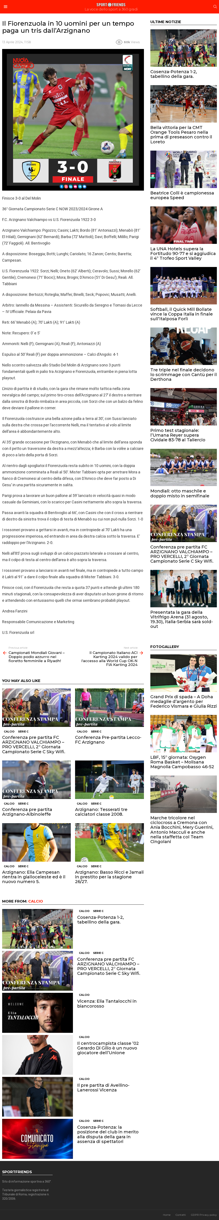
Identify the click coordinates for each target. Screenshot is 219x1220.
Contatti (180, 1214)
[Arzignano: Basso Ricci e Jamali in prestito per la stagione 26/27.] (109, 842)
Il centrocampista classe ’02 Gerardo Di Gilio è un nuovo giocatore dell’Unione (108, 1048)
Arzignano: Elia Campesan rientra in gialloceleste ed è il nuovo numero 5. (33, 877)
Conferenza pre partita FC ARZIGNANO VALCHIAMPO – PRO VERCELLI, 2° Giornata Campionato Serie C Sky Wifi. (33, 744)
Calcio (9, 731)
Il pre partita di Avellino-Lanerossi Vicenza (103, 1088)
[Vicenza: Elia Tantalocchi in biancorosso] (37, 1013)
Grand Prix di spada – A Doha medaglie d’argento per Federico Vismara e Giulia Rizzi (183, 701)
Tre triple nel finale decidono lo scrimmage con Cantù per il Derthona (183, 374)
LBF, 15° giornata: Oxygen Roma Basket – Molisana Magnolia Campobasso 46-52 (182, 762)
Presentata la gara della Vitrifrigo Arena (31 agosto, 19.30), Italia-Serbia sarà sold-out (181, 619)
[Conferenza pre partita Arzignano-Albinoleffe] (36, 779)
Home (166, 1214)
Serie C (23, 731)
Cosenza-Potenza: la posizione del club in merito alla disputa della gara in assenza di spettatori (108, 1134)
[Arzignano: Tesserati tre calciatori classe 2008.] (109, 779)
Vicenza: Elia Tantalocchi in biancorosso (107, 1003)
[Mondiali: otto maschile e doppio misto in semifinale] (183, 467)
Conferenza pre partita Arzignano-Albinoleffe (27, 812)
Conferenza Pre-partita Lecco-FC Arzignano (108, 740)
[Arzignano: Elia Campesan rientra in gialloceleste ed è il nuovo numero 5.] (36, 842)
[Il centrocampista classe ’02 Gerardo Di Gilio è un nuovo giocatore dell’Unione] (37, 1055)
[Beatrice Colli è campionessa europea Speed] (183, 169)
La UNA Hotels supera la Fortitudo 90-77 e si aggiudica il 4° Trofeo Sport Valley (183, 253)
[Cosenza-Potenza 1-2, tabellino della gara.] (37, 929)
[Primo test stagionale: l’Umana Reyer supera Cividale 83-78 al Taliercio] (183, 406)
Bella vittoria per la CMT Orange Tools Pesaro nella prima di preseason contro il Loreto (181, 134)
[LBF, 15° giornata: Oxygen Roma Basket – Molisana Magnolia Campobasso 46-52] (183, 733)
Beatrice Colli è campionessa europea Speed (182, 195)
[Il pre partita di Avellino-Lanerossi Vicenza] (37, 1097)
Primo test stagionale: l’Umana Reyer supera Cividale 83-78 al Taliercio (177, 435)
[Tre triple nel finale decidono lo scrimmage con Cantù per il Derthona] (183, 346)
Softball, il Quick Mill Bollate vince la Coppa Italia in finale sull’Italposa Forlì (181, 314)
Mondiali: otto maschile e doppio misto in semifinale (179, 493)
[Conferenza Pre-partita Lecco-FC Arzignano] (109, 707)
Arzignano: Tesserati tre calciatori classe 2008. (101, 812)
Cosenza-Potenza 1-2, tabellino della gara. (100, 920)
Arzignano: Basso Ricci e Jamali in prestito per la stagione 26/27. (109, 877)
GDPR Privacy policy (204, 1214)
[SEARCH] (215, 6)
